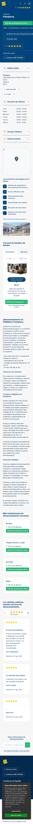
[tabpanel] (16, 282)
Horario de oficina (16, 101)
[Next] (13, 258)
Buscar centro (11, 769)
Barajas (9, 523)
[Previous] (6, 258)
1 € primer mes (11, 39)
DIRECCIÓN (13, 68)
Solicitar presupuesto (15, 302)
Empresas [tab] (23, 252)
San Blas (9, 562)
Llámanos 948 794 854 (14, 774)
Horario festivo (14, 132)
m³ (21, 258)
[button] (16, 159)
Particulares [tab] (10, 252)
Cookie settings (16, 811)
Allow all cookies (16, 815)
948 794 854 (11, 89)
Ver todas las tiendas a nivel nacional (16, 751)
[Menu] (29, 3)
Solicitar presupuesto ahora (16, 23)
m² (25, 258)
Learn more (8, 806)
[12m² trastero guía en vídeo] (24, 266)
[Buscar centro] (25, 3)
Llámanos (14, 58)
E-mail (8, 94)
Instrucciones (14, 139)
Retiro (8, 581)
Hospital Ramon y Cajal (15, 543)
